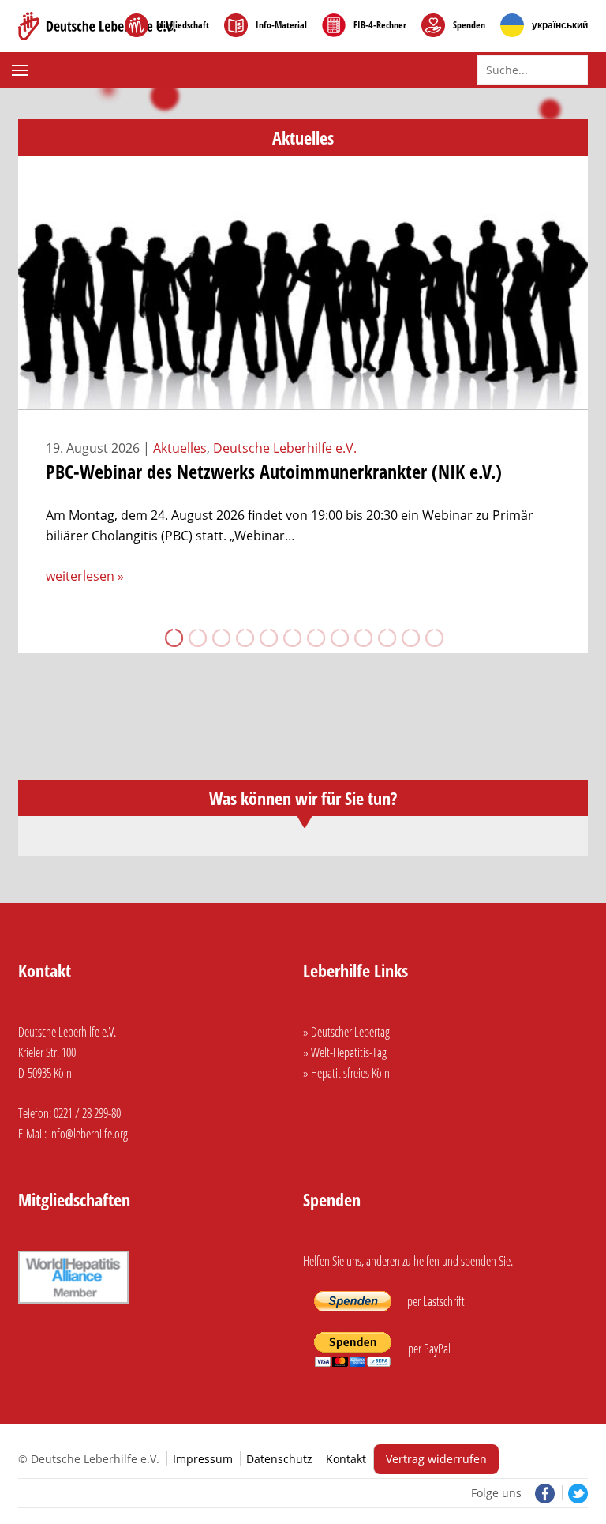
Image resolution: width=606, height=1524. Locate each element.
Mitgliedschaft (182, 25)
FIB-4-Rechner (380, 25)
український (560, 25)
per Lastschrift (435, 1301)
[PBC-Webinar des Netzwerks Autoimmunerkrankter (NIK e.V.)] (303, 399)
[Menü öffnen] (21, 70)
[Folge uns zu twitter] (575, 1492)
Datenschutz (279, 1458)
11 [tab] (409, 637)
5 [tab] (267, 637)
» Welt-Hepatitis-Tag (345, 1052)
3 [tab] (220, 637)
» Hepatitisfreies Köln (346, 1073)
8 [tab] (338, 637)
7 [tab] (315, 637)
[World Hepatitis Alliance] (73, 1305)
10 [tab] (386, 637)
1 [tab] (173, 637)
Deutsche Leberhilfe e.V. (285, 448)
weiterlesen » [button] (85, 576)
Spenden (469, 25)
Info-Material (281, 25)
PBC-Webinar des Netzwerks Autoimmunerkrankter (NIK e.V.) (274, 471)
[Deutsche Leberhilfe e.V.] (97, 26)
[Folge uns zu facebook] (543, 1492)
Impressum (203, 1458)
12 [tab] (433, 637)
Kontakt (346, 1458)
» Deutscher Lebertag (346, 1031)
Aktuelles (180, 448)
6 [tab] (291, 637)
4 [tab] (244, 637)
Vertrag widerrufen (436, 1458)
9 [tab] (362, 637)
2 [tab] (196, 637)
